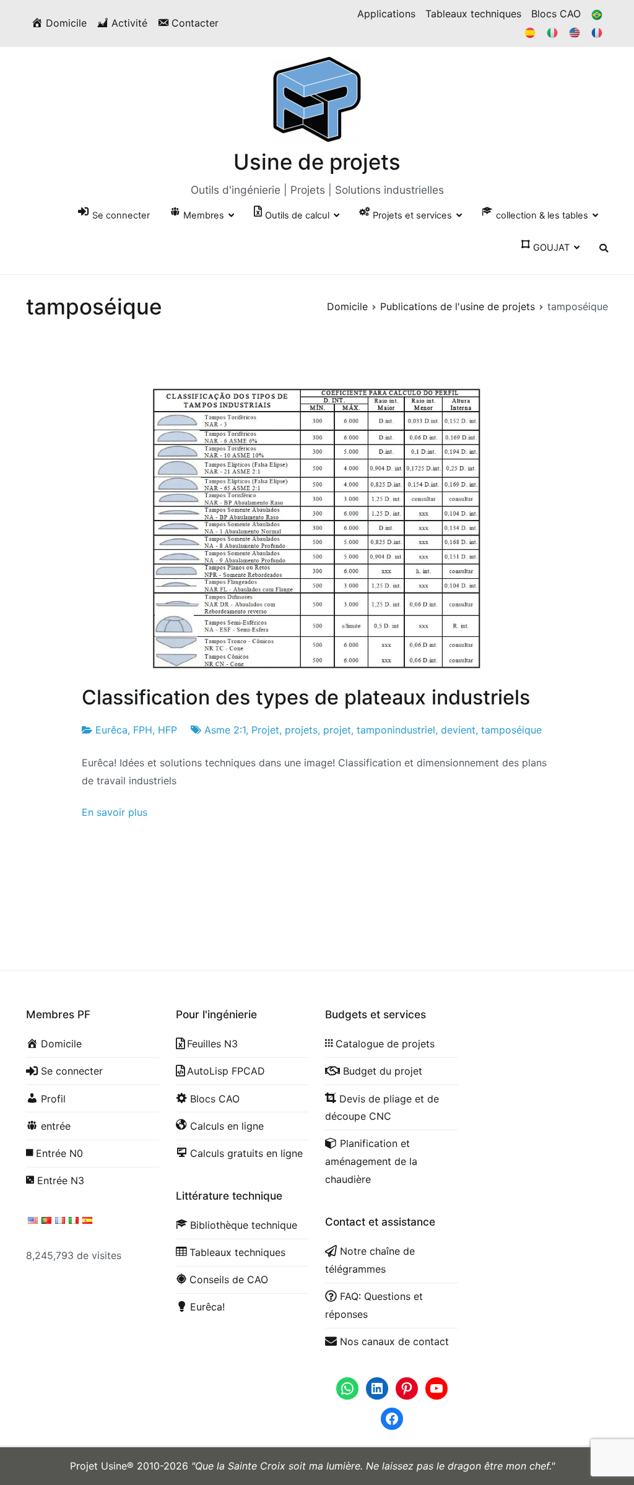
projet (337, 730)
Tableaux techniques (473, 13)
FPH (142, 730)
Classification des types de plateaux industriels (306, 697)
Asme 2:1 (225, 730)
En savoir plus (114, 812)
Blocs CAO (556, 13)
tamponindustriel (396, 730)
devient (458, 730)
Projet (265, 730)
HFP (167, 730)
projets (301, 730)
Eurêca (111, 730)
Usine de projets (317, 162)
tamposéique (511, 730)
